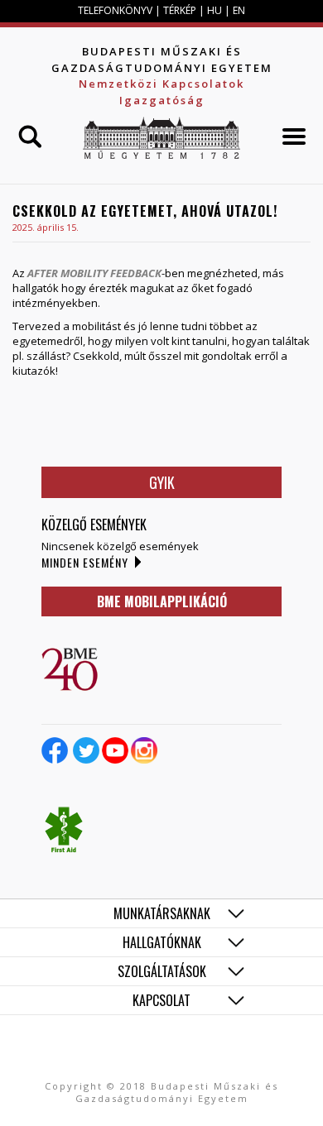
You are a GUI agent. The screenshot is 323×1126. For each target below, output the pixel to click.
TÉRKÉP (181, 10)
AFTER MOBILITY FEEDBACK (94, 273)
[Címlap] (161, 138)
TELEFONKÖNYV (115, 10)
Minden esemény (84, 562)
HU (214, 10)
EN (239, 10)
